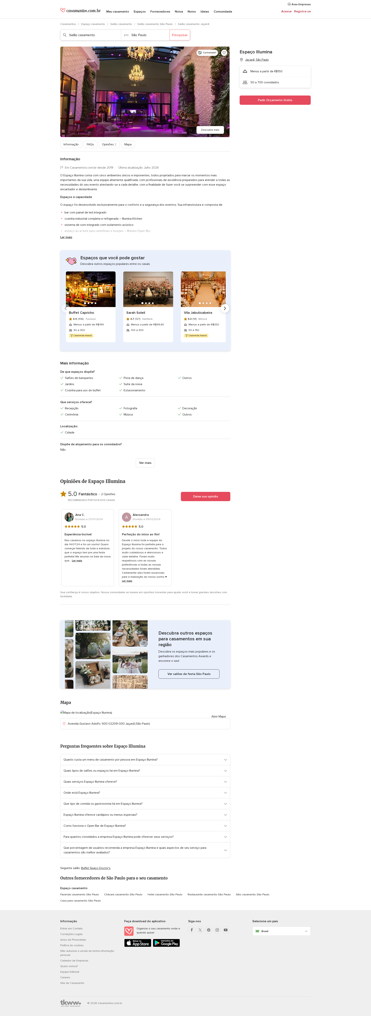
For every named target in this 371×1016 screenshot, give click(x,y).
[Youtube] (225, 929)
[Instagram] (217, 929)
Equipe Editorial (69, 971)
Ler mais (66, 237)
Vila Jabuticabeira (198, 313)
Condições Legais (71, 934)
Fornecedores (160, 12)
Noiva (179, 12)
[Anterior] (65, 308)
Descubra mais (210, 129)
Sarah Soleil (135, 313)
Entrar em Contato (71, 928)
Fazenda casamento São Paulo (79, 894)
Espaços (140, 12)
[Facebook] (191, 929)
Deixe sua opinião (205, 496)
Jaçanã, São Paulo (257, 60)
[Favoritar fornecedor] (224, 53)
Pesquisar (180, 35)
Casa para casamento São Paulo (80, 900)
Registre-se (302, 11)
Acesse (286, 11)
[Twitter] (200, 929)
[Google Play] (166, 946)
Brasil (264, 931)
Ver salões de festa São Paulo (189, 674)
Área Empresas (301, 4)
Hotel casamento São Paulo (165, 894)
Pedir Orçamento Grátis (275, 100)
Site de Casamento (72, 983)
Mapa (128, 144)
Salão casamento (121, 24)
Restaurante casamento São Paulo (209, 894)
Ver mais (145, 463)
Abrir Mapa (218, 716)
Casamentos (68, 24)
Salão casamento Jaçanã (193, 24)
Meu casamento (117, 12)
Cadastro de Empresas (74, 960)
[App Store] (137, 946)
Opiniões (109, 144)
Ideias (205, 12)
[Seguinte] (225, 308)
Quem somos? (69, 966)
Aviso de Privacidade (73, 939)
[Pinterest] (208, 929)
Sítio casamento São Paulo (252, 894)
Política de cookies (72, 945)
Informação (71, 144)
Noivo (192, 12)
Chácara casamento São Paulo (123, 894)
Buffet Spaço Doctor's (96, 868)
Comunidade (223, 12)
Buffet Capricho (81, 313)
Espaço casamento (93, 24)
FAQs (90, 144)
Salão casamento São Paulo (155, 24)
